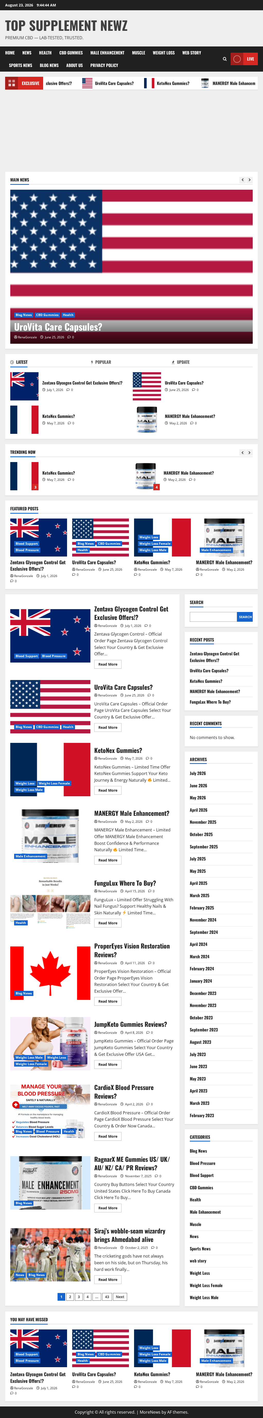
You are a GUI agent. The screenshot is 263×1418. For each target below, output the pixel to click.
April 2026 (199, 810)
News (26, 53)
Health (45, 53)
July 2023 (198, 1054)
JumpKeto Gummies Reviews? (50, 1043)
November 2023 (203, 1005)
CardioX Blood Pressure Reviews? (50, 1111)
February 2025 (202, 908)
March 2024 (199, 956)
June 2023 (198, 1066)
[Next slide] (249, 180)
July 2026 (198, 773)
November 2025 (203, 822)
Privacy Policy (104, 65)
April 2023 (198, 1091)
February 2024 (202, 968)
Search (196, 602)
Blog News (49, 65)
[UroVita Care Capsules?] (131, 267)
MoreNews (150, 1412)
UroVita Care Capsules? (95, 83)
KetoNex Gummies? (154, 83)
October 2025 (201, 834)
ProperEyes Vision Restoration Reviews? (50, 973)
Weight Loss (164, 53)
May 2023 (198, 1079)
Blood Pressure (27, 550)
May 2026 (198, 797)
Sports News (20, 65)
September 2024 (204, 932)
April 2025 (198, 883)
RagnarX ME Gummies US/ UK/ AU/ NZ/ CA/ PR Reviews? (50, 1183)
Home (10, 53)
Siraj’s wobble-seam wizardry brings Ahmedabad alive (50, 1254)
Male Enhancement (107, 53)
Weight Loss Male (153, 550)
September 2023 (204, 1030)
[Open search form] (225, 59)
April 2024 (198, 944)
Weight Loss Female (155, 543)
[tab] (50, 363)
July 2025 (198, 859)
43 (107, 1296)
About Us (74, 65)
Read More (109, 665)
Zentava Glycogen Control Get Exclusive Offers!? (24, 386)
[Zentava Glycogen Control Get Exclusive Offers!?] (38, 537)
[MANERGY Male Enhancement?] (224, 537)
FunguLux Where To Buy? (146, 476)
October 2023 (201, 1017)
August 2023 (200, 1042)
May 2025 (198, 871)
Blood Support (27, 543)
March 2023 (199, 1103)
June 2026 (198, 785)
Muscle (138, 53)
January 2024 (201, 981)
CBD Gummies (71, 53)
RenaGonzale (27, 337)
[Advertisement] (131, 128)
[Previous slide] (242, 180)
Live (250, 59)
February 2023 (202, 1115)
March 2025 (199, 895)
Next (120, 1296)
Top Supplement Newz (66, 24)
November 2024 (203, 920)
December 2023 (203, 993)
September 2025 (204, 847)
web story (191, 53)
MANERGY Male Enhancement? (219, 83)
